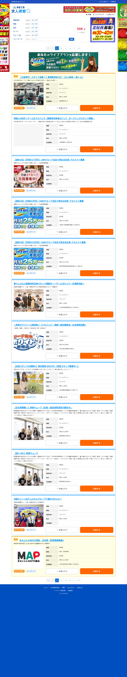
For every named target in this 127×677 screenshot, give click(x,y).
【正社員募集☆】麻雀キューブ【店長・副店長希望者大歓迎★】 (43, 407)
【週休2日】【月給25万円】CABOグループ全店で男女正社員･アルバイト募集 (49, 201)
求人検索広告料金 (55, 587)
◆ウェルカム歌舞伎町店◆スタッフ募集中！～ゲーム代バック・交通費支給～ (49, 283)
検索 (71, 39)
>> (79, 48)
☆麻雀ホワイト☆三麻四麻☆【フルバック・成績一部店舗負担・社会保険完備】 (50, 324)
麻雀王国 (63, 590)
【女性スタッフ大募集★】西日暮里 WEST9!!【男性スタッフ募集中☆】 (46, 366)
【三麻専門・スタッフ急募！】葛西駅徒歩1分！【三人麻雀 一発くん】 (51, 77)
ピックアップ (71, 587)
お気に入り (80, 587)
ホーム (46, 587)
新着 (63, 587)
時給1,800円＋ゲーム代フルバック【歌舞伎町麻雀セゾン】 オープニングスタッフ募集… (54, 118)
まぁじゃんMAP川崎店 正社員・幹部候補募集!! (41, 540)
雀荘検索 (70, 590)
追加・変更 (35, 20)
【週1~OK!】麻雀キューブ (26, 453)
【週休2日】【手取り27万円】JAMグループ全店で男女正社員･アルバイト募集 (49, 159)
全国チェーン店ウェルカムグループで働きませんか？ (38, 499)
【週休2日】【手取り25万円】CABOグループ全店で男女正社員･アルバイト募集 (50, 242)
